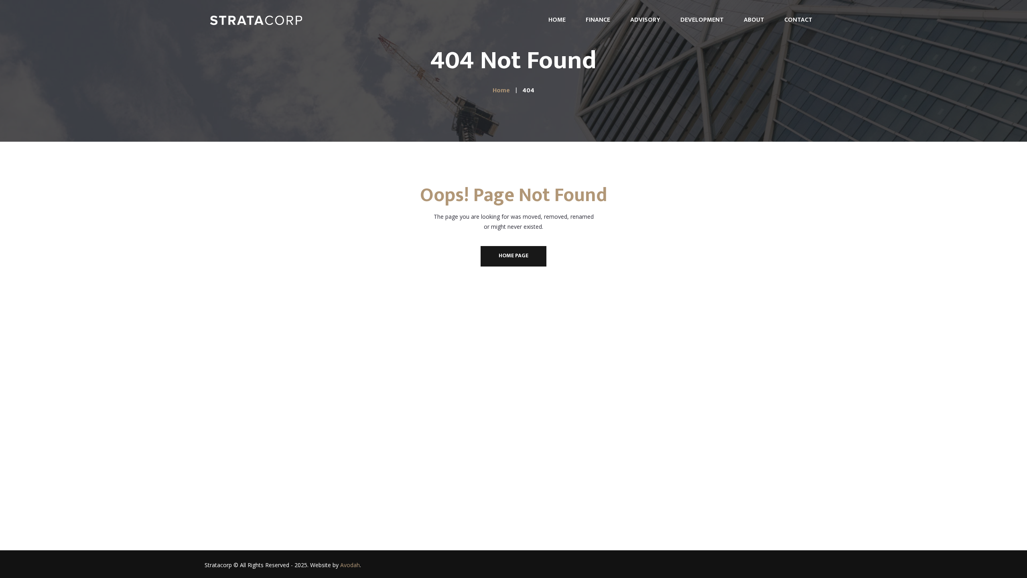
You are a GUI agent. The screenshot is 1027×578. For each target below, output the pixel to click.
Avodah (350, 565)
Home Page (513, 255)
